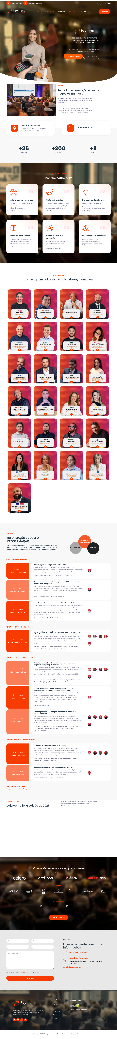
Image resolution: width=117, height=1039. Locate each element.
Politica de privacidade (78, 1010)
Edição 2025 (10, 80)
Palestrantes (49, 11)
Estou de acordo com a (23, 972)
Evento (39, 11)
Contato (83, 11)
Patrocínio (72, 11)
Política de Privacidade (31, 972)
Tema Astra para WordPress (74, 1034)
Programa (61, 11)
